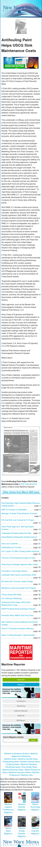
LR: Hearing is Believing (11, 598)
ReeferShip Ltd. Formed (11, 547)
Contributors (21, 701)
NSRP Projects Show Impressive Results (18, 608)
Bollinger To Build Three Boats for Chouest (19, 513)
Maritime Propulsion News (20, 772)
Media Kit (21, 715)
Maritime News (10, 758)
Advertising (21, 706)
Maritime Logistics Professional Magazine (8, 808)
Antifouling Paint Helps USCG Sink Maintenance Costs (16, 603)
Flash (27, 484)
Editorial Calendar (21, 711)
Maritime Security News (28, 758)
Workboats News (13, 767)
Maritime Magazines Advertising (25, 754)
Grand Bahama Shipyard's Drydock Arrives (19, 537)
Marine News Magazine (8, 831)
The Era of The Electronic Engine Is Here (18, 557)
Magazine (21, 684)
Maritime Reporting (29, 764)
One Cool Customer (9, 543)
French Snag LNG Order (11, 594)
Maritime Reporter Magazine (22, 807)
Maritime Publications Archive (16, 753)
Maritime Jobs (27, 775)
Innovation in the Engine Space (14, 571)
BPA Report (21, 720)
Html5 (34, 484)
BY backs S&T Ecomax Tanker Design (17, 581)
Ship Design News (29, 767)
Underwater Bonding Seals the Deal (16, 533)
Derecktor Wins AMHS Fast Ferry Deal (17, 615)
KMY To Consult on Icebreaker (14, 509)
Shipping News (13, 764)
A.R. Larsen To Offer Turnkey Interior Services (20, 551)
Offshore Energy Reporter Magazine (22, 832)
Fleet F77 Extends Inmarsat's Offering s (17, 628)
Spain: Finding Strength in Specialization (18, 635)
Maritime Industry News (30, 761)
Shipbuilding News (11, 761)
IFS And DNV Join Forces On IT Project (17, 520)
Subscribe (21, 679)
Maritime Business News (13, 769)
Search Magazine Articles (13, 737)
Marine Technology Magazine (35, 807)
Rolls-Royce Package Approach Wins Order (19, 564)
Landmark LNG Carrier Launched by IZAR (18, 574)
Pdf (22, 484)
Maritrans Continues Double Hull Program (18, 588)
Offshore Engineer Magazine (35, 831)
